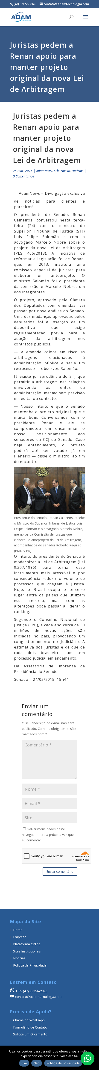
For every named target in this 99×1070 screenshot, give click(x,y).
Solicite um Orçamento (30, 1034)
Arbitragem (62, 170)
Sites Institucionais (27, 951)
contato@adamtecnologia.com (38, 996)
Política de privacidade (63, 1063)
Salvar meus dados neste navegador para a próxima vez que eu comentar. (48, 834)
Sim (24, 1063)
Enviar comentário (59, 871)
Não (37, 1063)
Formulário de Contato (30, 1027)
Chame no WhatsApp (29, 1020)
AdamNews (44, 170)
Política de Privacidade (30, 965)
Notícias (77, 170)
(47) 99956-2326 (35, 991)
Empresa (19, 937)
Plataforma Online (26, 944)
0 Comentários (23, 176)
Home (17, 930)
